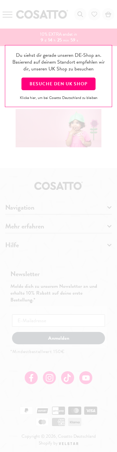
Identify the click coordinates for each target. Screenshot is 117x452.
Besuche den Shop (58, 83)
